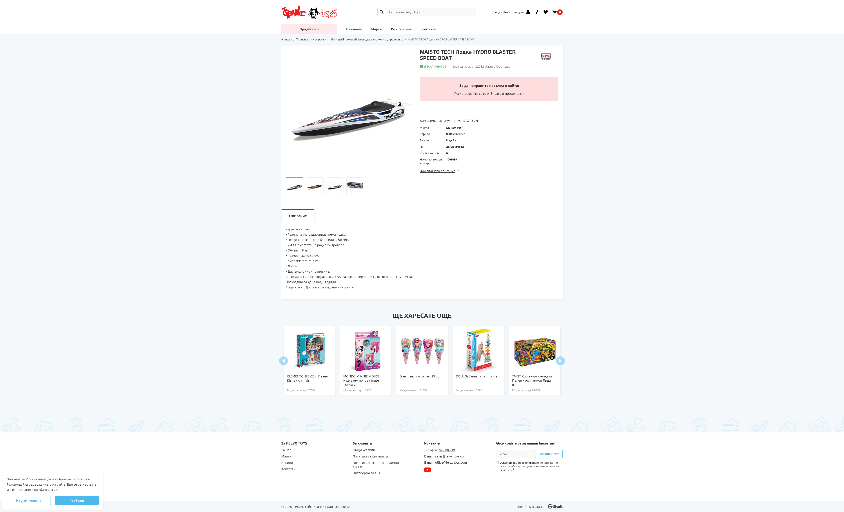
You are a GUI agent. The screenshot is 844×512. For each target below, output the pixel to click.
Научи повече (29, 500)
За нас (286, 450)
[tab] (298, 215)
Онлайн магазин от (531, 507)
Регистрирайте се (468, 93)
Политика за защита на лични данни (376, 465)
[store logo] (309, 12)
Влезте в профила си (507, 93)
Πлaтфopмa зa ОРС (367, 473)
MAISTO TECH (468, 120)
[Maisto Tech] (546, 57)
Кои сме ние (401, 29)
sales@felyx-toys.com (450, 456)
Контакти (429, 29)
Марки (376, 29)
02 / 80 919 (447, 450)
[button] (294, 186)
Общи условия (364, 450)
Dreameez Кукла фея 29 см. (420, 376)
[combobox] (426, 12)
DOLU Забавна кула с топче (476, 376)
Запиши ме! (549, 454)
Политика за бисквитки (370, 456)
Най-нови (354, 29)
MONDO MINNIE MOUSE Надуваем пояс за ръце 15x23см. (361, 380)
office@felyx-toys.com (451, 462)
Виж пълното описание (437, 171)
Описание (298, 215)
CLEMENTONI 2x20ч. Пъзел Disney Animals (307, 378)
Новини (287, 463)
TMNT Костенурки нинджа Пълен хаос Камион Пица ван (532, 380)
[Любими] (546, 12)
